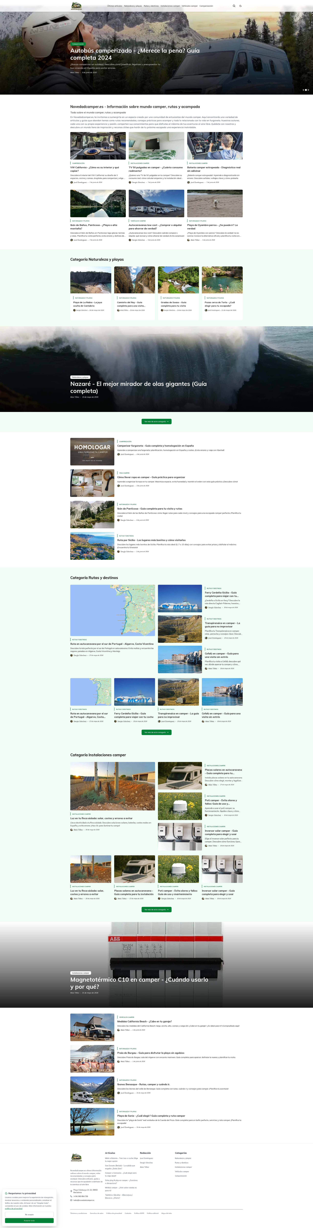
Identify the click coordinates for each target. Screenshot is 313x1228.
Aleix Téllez (74, 397)
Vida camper (124, 473)
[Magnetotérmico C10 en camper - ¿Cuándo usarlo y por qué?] (156, 965)
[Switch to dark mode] (240, 6)
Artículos (110, 1153)
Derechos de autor (96, 1213)
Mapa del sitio (167, 1213)
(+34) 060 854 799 (80, 1196)
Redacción (145, 1153)
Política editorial (153, 1213)
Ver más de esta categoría (155, 421)
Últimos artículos (114, 6)
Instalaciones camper (170, 6)
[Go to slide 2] (306, 90)
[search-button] (234, 6)
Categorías (181, 1153)
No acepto (29, 1214)
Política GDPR (139, 1213)
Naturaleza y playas (133, 6)
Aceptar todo (29, 1220)
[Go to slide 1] (303, 90)
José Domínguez (146, 1158)
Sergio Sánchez (76, 72)
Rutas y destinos (151, 6)
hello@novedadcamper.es (83, 1200)
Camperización (206, 6)
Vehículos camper (190, 6)
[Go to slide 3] (308, 90)
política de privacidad (13, 1208)
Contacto (128, 1213)
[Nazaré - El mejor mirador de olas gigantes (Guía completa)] (156, 369)
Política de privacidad (114, 1213)
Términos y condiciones (78, 1213)
